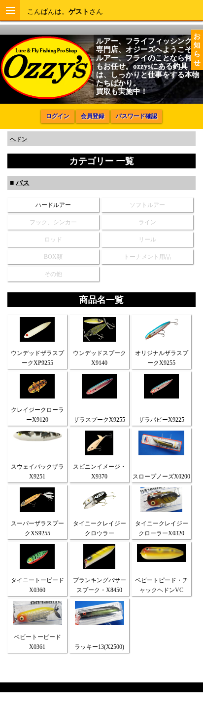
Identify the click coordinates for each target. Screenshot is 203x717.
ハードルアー (53, 204)
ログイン (57, 116)
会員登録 (92, 116)
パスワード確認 (136, 116)
